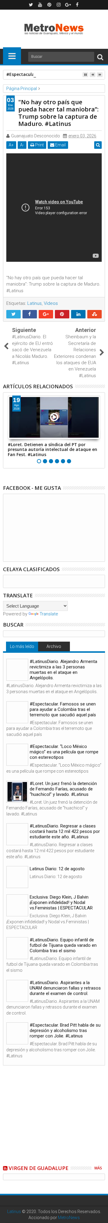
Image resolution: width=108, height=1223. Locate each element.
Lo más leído (22, 646)
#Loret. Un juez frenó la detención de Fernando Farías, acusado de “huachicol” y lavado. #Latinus (63, 789)
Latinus (34, 303)
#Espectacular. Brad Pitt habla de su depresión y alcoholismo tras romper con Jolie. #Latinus (65, 1030)
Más (98, 1168)
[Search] (100, 57)
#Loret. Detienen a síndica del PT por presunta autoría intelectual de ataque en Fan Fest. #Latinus (52, 450)
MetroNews (69, 1217)
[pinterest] (49, 5)
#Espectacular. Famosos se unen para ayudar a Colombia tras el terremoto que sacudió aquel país (63, 709)
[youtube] (40, 5)
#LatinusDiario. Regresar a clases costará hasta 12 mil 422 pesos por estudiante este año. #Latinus (65, 831)
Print (39, 144)
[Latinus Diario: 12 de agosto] (17, 877)
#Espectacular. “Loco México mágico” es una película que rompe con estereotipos (64, 752)
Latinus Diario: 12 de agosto (57, 868)
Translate (49, 614)
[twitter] (31, 5)
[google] (68, 5)
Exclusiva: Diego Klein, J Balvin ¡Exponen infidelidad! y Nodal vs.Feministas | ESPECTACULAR (61, 902)
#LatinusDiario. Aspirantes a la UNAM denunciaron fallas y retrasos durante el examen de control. (65, 988)
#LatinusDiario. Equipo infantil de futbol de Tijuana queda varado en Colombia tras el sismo (63, 945)
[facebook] (77, 5)
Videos (51, 303)
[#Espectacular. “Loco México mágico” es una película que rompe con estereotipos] (17, 755)
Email (60, 144)
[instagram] (59, 5)
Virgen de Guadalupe (38, 1168)
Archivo (53, 646)
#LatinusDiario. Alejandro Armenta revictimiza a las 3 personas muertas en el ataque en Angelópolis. (63, 669)
